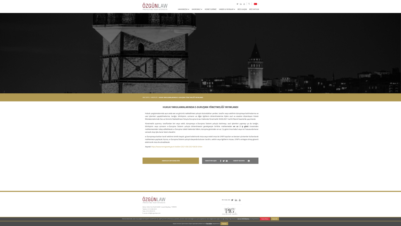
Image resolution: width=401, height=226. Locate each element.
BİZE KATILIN (254, 9)
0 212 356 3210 (152, 209)
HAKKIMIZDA (183, 9)
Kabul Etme (264, 219)
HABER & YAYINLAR (226, 9)
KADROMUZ (196, 9)
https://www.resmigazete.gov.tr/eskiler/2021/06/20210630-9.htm (176, 146)
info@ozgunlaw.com (154, 213)
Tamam (224, 224)
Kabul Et (274, 219)
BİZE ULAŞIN (242, 9)
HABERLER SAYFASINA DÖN (171, 161)
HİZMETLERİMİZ (210, 9)
